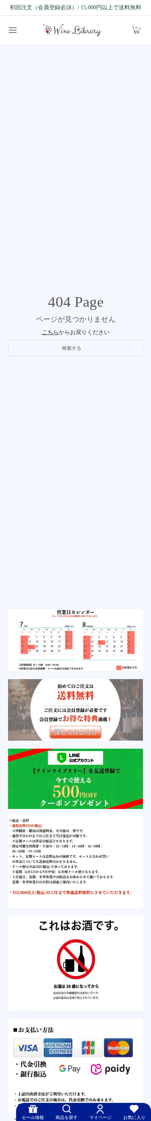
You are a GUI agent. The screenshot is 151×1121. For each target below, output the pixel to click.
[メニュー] (12, 30)
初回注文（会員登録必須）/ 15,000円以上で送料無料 (75, 7)
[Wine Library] (73, 30)
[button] (136, 30)
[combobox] (75, 348)
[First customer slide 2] (75, 710)
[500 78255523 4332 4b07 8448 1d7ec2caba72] (75, 779)
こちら (50, 332)
